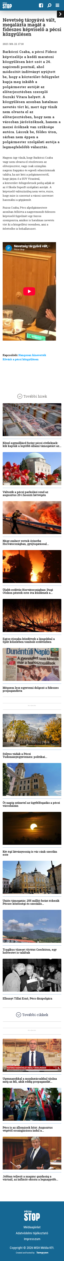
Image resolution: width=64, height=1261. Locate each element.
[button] (49, 5)
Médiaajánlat (32, 1227)
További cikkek (35, 1014)
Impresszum (32, 1239)
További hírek (35, 396)
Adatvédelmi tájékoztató (32, 1233)
